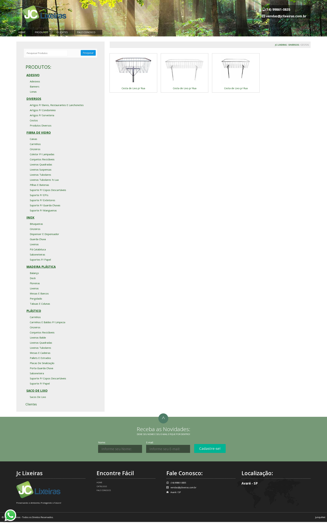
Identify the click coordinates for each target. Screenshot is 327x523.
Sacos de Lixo (38, 397)
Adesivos (35, 81)
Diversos (294, 44)
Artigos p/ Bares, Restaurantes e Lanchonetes (57, 105)
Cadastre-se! (210, 448)
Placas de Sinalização (42, 363)
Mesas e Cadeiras (40, 353)
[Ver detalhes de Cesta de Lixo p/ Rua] (133, 69)
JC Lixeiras (281, 44)
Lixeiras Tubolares (40, 174)
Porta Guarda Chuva (41, 368)
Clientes (62, 32)
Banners (34, 86)
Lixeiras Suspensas (40, 169)
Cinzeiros (35, 149)
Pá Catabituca (38, 249)
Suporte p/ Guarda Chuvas (45, 205)
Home (21, 32)
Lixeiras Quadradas (41, 164)
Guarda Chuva (38, 239)
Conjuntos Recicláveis (42, 159)
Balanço (34, 273)
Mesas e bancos (39, 293)
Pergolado (36, 298)
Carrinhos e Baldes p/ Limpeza (47, 322)
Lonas (33, 91)
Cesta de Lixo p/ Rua (133, 88)
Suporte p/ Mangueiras (43, 210)
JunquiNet (320, 517)
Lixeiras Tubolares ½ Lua (44, 179)
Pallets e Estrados (40, 358)
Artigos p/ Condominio (43, 110)
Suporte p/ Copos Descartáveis (48, 190)
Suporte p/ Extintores (42, 200)
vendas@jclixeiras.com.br (286, 16)
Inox (30, 217)
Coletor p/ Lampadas (42, 154)
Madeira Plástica (41, 267)
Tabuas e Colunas (40, 303)
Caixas (33, 139)
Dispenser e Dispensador (44, 234)
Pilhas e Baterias (39, 185)
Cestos (34, 120)
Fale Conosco (86, 32)
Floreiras (35, 283)
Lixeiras (34, 244)
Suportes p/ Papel (40, 259)
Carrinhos (35, 144)
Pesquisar (88, 52)
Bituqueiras (36, 224)
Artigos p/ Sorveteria (42, 115)
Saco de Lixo (37, 391)
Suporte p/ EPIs (39, 195)
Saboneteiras (37, 254)
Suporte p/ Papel (40, 383)
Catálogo (102, 486)
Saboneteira (37, 373)
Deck (33, 278)
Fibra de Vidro (38, 133)
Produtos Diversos (40, 125)
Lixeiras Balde (38, 337)
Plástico (33, 311)
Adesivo (33, 75)
